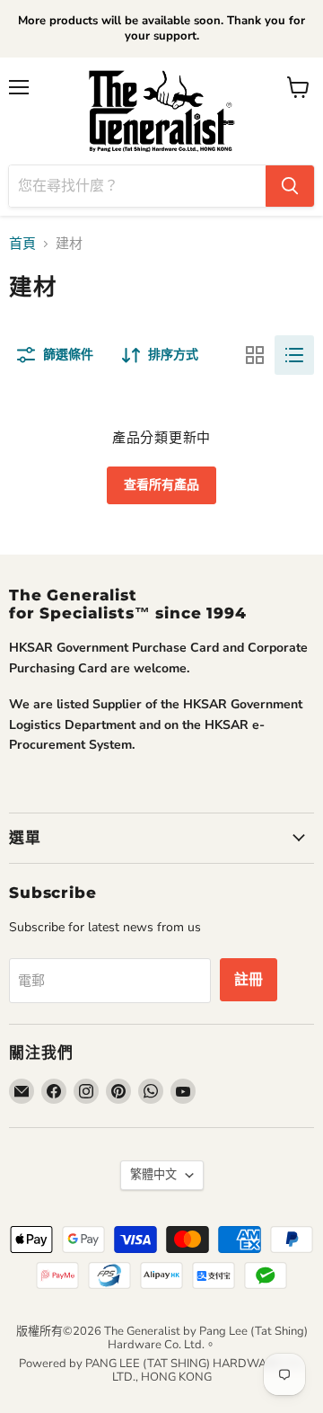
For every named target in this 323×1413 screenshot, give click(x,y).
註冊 (248, 980)
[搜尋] (290, 186)
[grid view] (255, 355)
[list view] (294, 355)
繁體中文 (153, 1175)
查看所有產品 (161, 484)
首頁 (22, 244)
